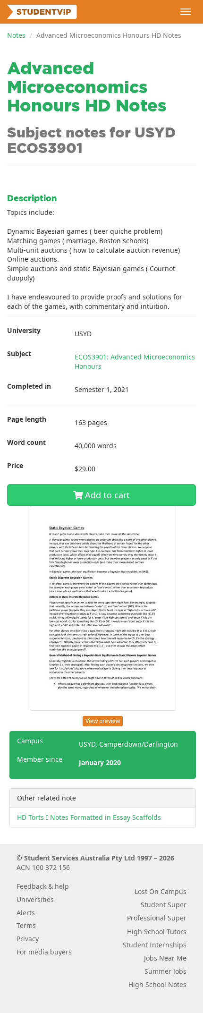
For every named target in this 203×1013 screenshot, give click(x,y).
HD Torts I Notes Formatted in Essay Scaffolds (89, 817)
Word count (26, 442)
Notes (16, 35)
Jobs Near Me (165, 957)
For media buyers (44, 951)
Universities (35, 899)
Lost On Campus (160, 891)
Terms (26, 925)
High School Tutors (156, 931)
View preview (102, 721)
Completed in (29, 386)
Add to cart (106, 495)
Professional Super (156, 917)
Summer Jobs (165, 971)
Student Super (163, 904)
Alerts (26, 912)
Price (15, 465)
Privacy (28, 938)
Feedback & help (43, 886)
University (24, 330)
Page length (26, 419)
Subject (19, 353)
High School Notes (157, 984)
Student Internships (154, 944)
